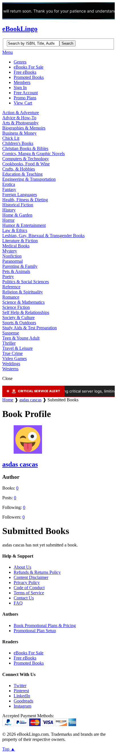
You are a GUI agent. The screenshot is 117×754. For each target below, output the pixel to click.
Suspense (10, 332)
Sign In (20, 87)
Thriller (9, 343)
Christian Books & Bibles (25, 148)
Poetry (8, 276)
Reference (11, 286)
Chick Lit (10, 138)
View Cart (23, 102)
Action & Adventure (20, 112)
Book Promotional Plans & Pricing (45, 625)
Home (7, 399)
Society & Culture (18, 317)
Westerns (10, 368)
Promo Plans (25, 97)
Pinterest (21, 690)
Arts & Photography (20, 122)
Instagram (22, 706)
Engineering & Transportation (29, 179)
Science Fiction (16, 307)
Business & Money (19, 133)
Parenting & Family (19, 266)
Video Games (14, 358)
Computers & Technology (25, 158)
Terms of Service (29, 592)
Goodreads (23, 700)
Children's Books (17, 143)
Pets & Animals (16, 271)
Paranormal (12, 261)
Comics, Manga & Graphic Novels (33, 153)
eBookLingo (19, 28)
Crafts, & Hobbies (18, 169)
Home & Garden (17, 215)
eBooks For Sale (28, 67)
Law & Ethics (14, 230)
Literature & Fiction (20, 240)
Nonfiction (12, 256)
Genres (20, 61)
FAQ (18, 603)
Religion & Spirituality (22, 291)
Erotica (8, 184)
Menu (7, 52)
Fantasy (9, 189)
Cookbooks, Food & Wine (26, 163)
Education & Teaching (22, 174)
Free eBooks (25, 72)
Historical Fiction (17, 204)
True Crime (12, 353)
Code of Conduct (29, 587)
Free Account (26, 92)
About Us (22, 567)
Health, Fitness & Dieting (25, 199)
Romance (10, 297)
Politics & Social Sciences (25, 281)
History (9, 209)
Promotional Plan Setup (35, 630)
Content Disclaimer (31, 577)
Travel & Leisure (17, 348)
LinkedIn (22, 695)
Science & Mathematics (23, 302)
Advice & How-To (19, 117)
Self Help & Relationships (25, 312)
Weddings (11, 363)
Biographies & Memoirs (23, 128)
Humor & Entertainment (24, 225)
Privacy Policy (27, 582)
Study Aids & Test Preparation (29, 327)
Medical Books (16, 245)
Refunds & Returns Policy (37, 572)
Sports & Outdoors (19, 322)
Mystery (9, 250)
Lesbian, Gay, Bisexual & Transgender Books (43, 235)
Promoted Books (29, 77)
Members (22, 82)
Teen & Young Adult (20, 338)
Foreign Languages (19, 194)
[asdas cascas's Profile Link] (28, 452)
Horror (8, 220)
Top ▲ (8, 749)
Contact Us (24, 597)
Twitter (20, 685)
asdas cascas (30, 399)
